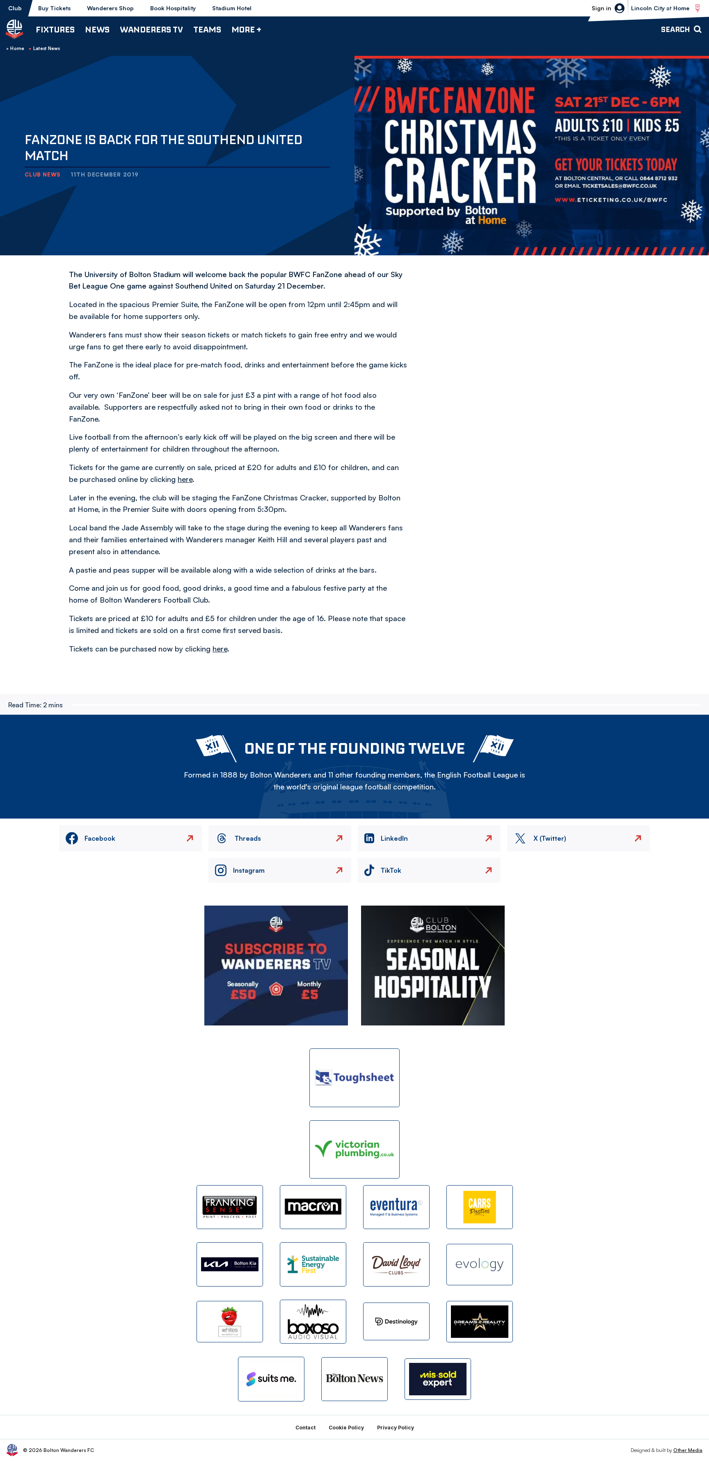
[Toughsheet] (354, 1077)
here (185, 479)
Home (17, 48)
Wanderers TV (151, 29)
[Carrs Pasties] (479, 1207)
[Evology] (479, 1264)
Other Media (687, 1450)
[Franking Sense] (230, 1207)
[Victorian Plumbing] (354, 1149)
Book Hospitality (173, 8)
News (97, 29)
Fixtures (55, 29)
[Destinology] (396, 1321)
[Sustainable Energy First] (313, 1264)
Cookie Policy (346, 1427)
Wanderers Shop (110, 8)
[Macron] (313, 1207)
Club (15, 8)
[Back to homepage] (14, 29)
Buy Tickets (54, 8)
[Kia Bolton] (230, 1264)
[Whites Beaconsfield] (230, 1321)
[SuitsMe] (271, 1379)
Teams (207, 29)
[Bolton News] (354, 1379)
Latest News (46, 48)
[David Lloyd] (396, 1264)
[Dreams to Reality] (479, 1321)
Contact (305, 1427)
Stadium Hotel (232, 8)
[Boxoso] (313, 1322)
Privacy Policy (395, 1427)
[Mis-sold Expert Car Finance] (438, 1379)
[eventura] (396, 1207)
